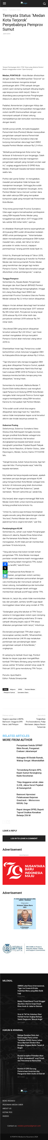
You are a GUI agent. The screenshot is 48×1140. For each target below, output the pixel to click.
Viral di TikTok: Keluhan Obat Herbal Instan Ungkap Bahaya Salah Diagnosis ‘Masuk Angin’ (30, 1016)
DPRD (20, 689)
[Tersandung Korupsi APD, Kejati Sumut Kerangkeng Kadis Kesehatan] (9, 772)
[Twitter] (19, 703)
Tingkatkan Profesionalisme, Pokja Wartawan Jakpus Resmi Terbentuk (35, 723)
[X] (5, 568)
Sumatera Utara (15, 10)
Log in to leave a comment (24, 838)
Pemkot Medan (30, 689)
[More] (42, 703)
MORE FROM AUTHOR (17, 740)
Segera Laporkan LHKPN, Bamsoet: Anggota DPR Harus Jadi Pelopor (13, 722)
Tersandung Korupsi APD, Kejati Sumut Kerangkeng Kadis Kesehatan (29, 773)
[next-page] (8, 822)
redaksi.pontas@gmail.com (29, 1126)
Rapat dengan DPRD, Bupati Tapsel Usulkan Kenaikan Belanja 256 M (30, 812)
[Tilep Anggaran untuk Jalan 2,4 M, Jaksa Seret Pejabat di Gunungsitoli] (9, 785)
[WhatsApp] (25, 703)
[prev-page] (4, 822)
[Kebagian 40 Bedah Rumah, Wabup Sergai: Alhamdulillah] (9, 760)
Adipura (12, 689)
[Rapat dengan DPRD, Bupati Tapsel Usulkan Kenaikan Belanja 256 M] (9, 812)
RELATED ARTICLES (16, 736)
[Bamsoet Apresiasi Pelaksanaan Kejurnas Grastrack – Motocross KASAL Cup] (9, 797)
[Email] (30, 703)
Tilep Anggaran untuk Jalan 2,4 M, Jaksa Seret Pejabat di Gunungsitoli (30, 785)
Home (5, 10)
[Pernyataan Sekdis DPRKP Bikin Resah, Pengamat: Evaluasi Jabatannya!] (9, 748)
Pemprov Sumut (9, 692)
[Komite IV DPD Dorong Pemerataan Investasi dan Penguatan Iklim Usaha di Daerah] (9, 1072)
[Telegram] (36, 703)
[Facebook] (13, 703)
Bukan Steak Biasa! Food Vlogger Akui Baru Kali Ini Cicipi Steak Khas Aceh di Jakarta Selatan (31, 1003)
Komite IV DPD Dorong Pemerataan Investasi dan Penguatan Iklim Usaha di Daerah (31, 1071)
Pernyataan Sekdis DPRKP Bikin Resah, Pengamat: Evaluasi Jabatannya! (29, 748)
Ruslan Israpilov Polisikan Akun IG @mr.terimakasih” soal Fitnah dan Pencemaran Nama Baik (31, 1058)
